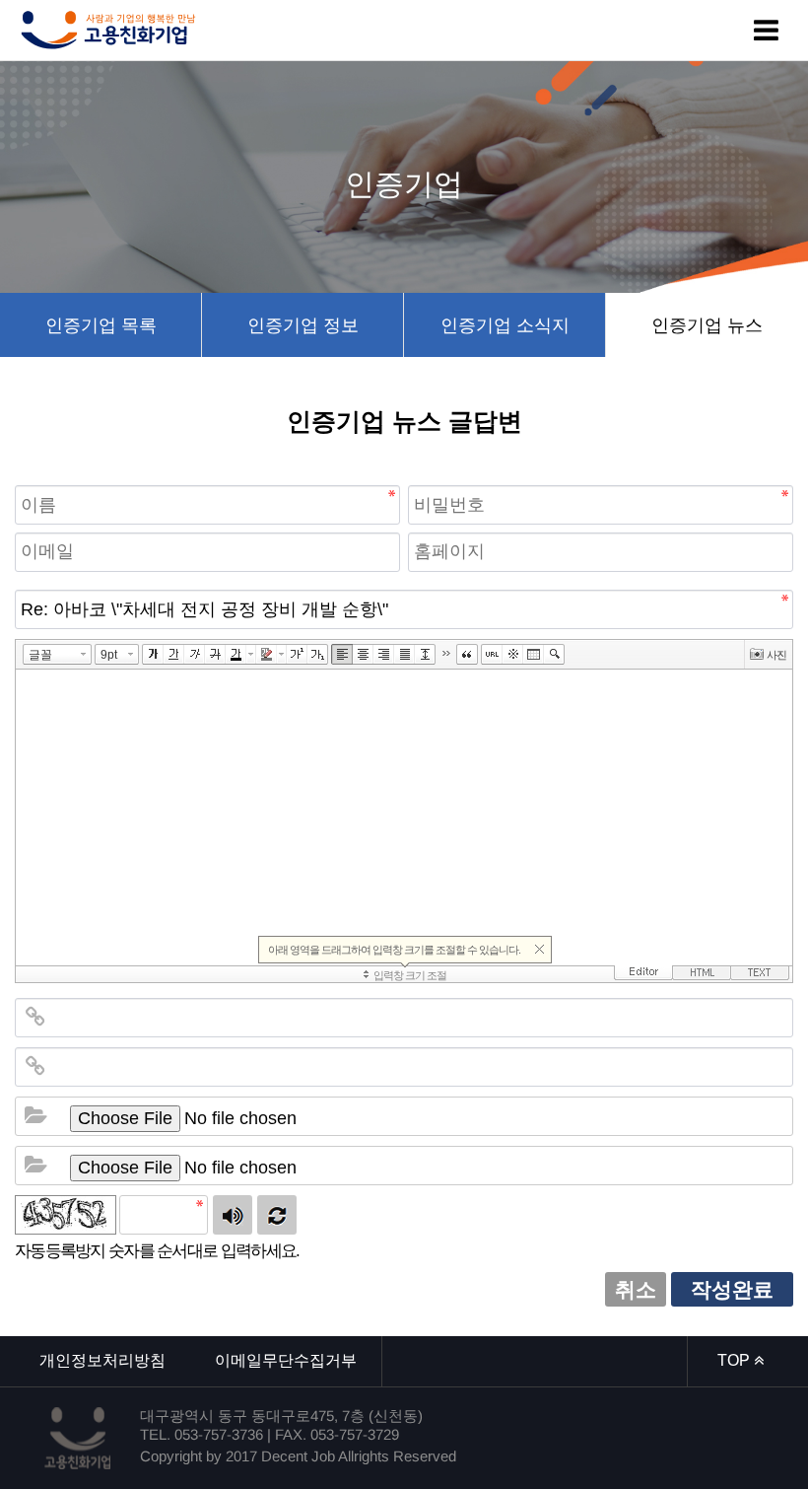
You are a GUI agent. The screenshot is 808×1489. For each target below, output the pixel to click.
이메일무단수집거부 (286, 1360)
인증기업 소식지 (505, 325)
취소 (635, 1289)
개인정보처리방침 (102, 1360)
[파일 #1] (35, 1116)
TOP (735, 1360)
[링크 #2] (35, 1067)
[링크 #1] (35, 1017)
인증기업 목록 (101, 325)
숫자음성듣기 (232, 1215)
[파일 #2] (35, 1165)
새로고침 (277, 1215)
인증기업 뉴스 (707, 325)
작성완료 (732, 1289)
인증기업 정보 (303, 325)
